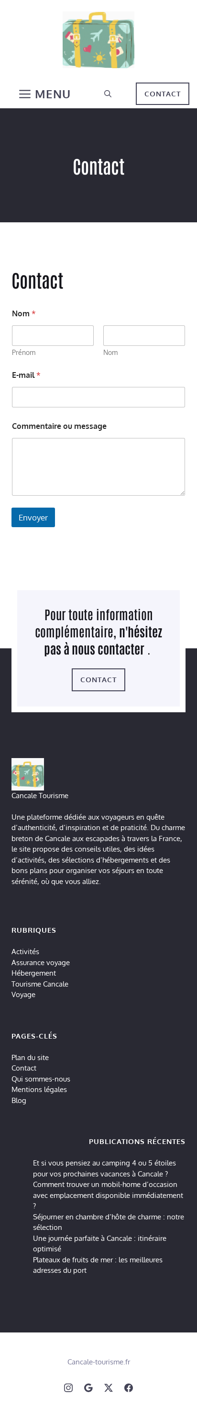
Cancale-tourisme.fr (98, 1361)
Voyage (23, 994)
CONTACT (162, 93)
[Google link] (88, 1388)
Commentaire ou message (59, 426)
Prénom (23, 352)
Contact (23, 1067)
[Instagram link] (68, 1388)
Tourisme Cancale (39, 983)
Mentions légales (39, 1089)
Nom (110, 352)
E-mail (26, 375)
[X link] (108, 1388)
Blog (18, 1100)
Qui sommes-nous (40, 1078)
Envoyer (33, 517)
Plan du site (30, 1057)
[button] (108, 94)
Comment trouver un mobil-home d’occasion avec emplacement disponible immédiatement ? (108, 1195)
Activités (25, 951)
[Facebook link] (128, 1388)
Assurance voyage (40, 962)
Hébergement (33, 973)
